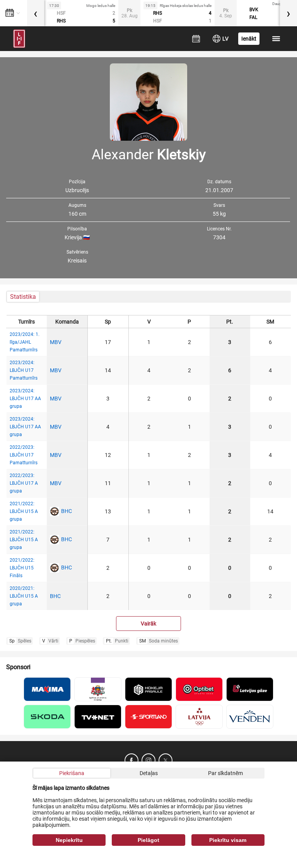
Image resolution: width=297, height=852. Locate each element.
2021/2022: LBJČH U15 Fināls (22, 567)
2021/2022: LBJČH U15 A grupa (24, 511)
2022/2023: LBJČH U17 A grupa (24, 483)
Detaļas (149, 773)
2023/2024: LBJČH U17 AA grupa (25, 398)
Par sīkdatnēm (225, 773)
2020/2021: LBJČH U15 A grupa (24, 596)
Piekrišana (71, 773)
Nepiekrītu (69, 840)
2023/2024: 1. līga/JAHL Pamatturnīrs (24, 342)
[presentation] (35, 13)
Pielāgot (148, 840)
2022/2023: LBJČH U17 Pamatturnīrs (24, 455)
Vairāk (148, 623)
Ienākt (248, 39)
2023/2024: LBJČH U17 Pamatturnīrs (24, 370)
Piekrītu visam (227, 840)
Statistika (23, 296)
